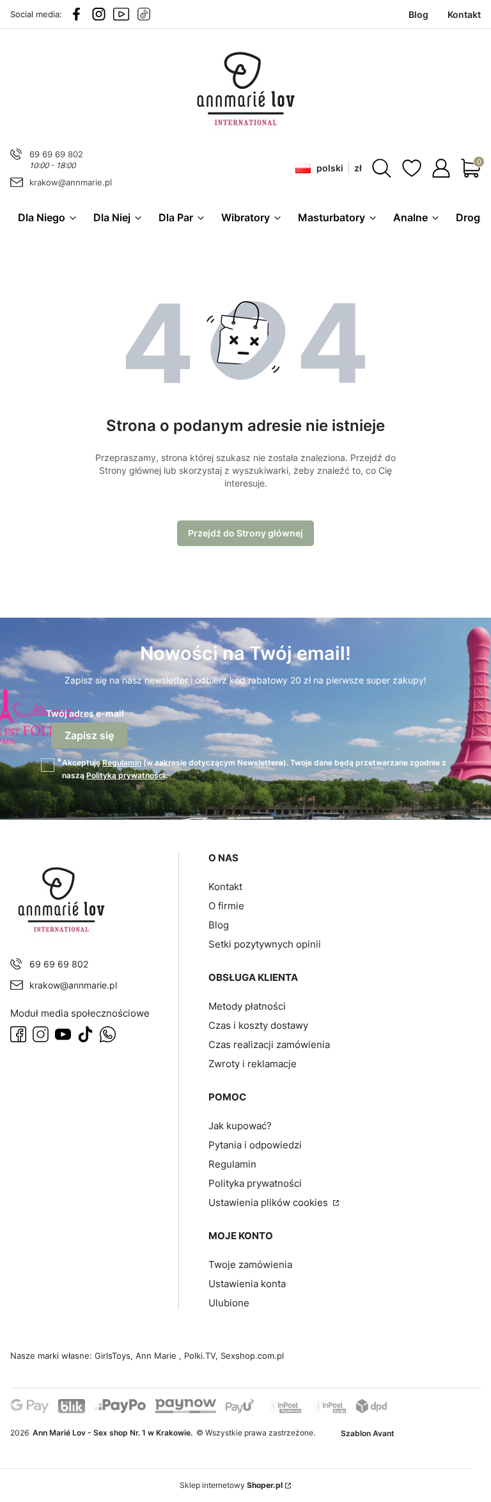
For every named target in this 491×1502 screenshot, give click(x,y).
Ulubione (228, 1303)
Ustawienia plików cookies (269, 1202)
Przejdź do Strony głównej (245, 533)
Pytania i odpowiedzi (255, 1145)
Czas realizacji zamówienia (269, 1044)
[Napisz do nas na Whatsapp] (108, 1034)
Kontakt (225, 886)
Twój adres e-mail (85, 713)
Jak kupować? (240, 1126)
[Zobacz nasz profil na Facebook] (76, 14)
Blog (218, 925)
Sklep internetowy (231, 1485)
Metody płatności (247, 1006)
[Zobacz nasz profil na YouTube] (121, 14)
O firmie (226, 906)
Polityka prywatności (255, 1183)
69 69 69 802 (56, 154)
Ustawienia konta (247, 1284)
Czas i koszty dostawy (258, 1025)
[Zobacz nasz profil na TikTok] (144, 14)
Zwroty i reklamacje (252, 1064)
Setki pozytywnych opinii (264, 944)
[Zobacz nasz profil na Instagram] (99, 14)
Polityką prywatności (125, 775)
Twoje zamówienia (250, 1264)
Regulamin (121, 762)
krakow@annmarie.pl (70, 182)
